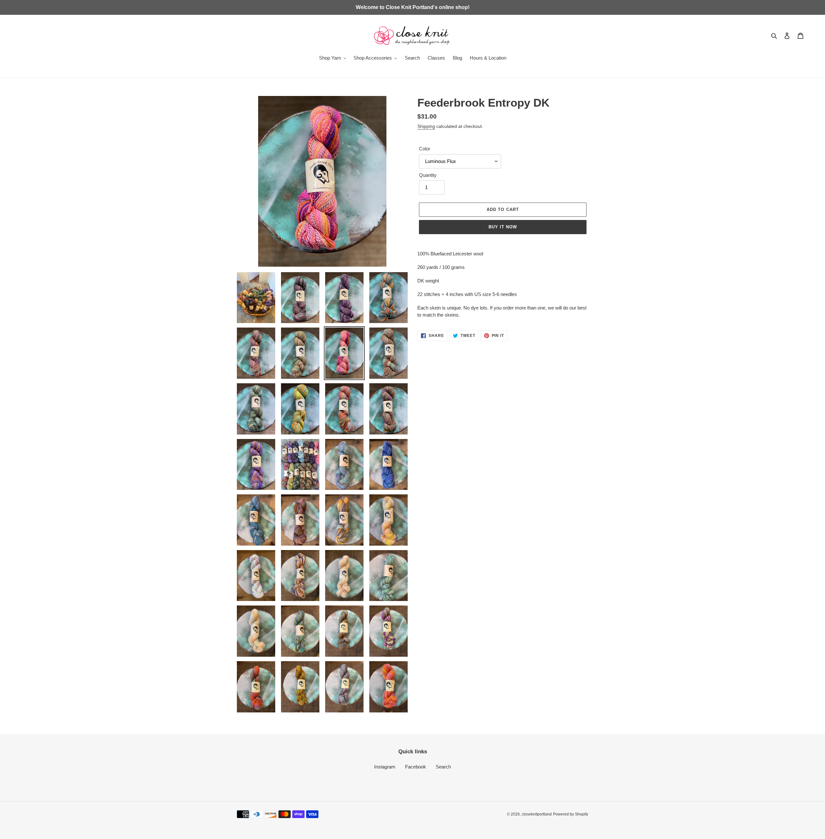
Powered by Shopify (570, 814)
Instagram (384, 766)
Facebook (415, 766)
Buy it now (503, 226)
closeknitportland (537, 814)
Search (443, 766)
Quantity (428, 175)
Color (424, 148)
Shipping (426, 126)
